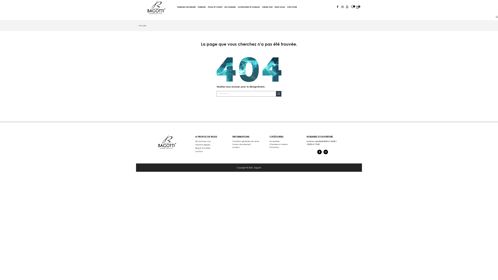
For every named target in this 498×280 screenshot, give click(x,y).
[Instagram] (342, 7)
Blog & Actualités (202, 148)
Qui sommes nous (203, 141)
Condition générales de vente (245, 141)
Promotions (274, 147)
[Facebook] (337, 7)
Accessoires (274, 141)
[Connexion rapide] (346, 7)
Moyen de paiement (241, 144)
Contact (199, 151)
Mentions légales (202, 144)
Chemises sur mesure (278, 144)
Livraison (236, 147)
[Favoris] (352, 8)
